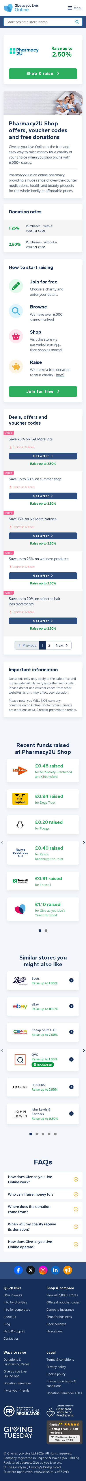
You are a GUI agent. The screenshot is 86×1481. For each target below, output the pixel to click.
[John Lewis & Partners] (71, 1114)
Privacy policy (56, 1367)
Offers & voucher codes (63, 1302)
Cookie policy (56, 1374)
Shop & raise (39, 73)
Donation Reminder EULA (64, 1393)
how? (60, 375)
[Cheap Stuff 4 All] (71, 1032)
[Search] (77, 22)
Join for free (40, 391)
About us (10, 1317)
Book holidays (56, 1324)
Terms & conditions (60, 1359)
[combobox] (38, 22)
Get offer (41, 456)
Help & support (14, 1331)
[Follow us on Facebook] (18, 1273)
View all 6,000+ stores (62, 1295)
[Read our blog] (67, 1273)
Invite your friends (16, 1390)
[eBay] (71, 1006)
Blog (7, 1324)
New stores (55, 1331)
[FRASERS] (71, 1087)
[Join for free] (16, 291)
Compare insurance (60, 1309)
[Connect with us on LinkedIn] (55, 1273)
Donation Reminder (17, 1383)
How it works (13, 1295)
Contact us (11, 1338)
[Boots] (71, 981)
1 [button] (44, 645)
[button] (24, 51)
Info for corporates (17, 1309)
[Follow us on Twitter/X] (30, 1273)
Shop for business (59, 1317)
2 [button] (49, 645)
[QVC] (71, 1059)
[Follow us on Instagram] (43, 1273)
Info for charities (15, 1302)
